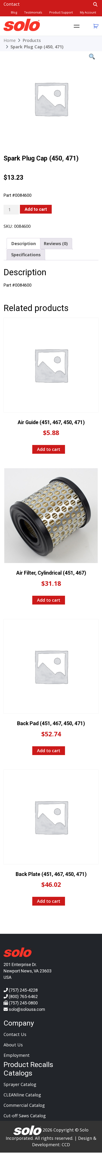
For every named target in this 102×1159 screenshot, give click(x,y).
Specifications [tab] (26, 254)
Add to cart (36, 209)
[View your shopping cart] (95, 26)
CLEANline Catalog (22, 1095)
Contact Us (15, 1034)
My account (88, 12)
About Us (13, 1045)
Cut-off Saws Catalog (25, 1115)
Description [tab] (23, 243)
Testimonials (33, 12)
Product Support (61, 12)
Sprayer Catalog (20, 1084)
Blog (14, 12)
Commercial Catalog (24, 1105)
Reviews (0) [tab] (56, 243)
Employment (17, 1055)
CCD (66, 1144)
